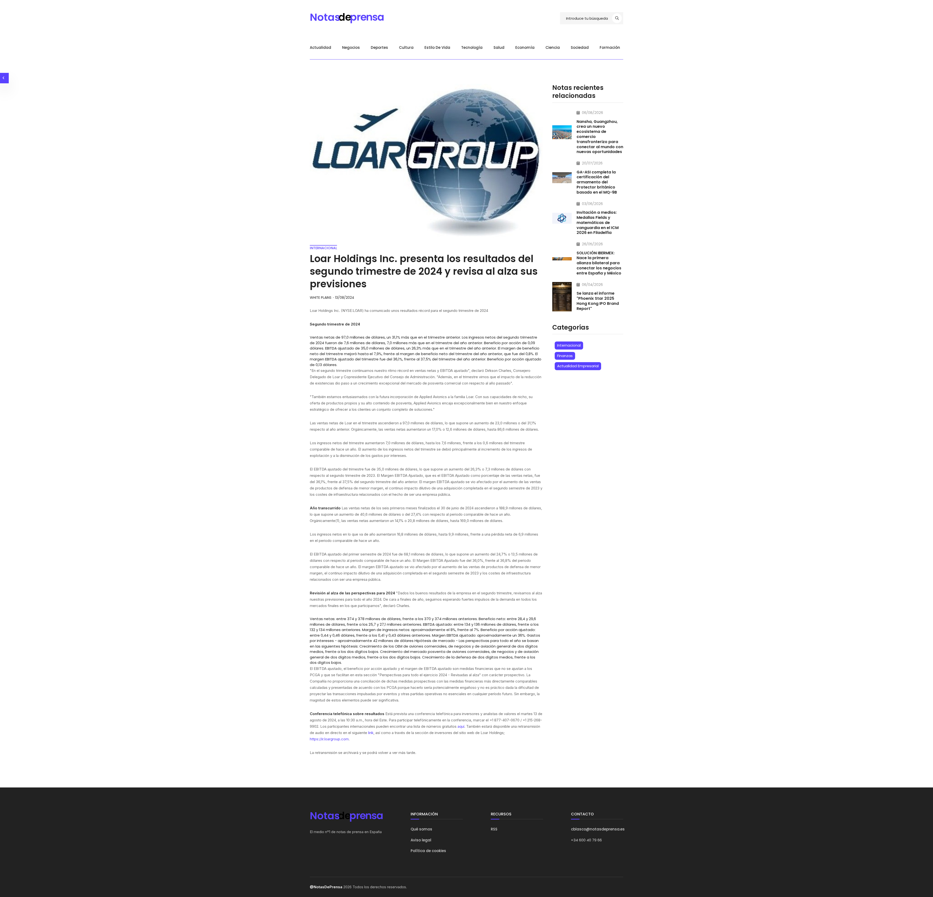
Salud (498, 47)
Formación (610, 47)
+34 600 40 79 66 (586, 840)
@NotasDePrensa (326, 887)
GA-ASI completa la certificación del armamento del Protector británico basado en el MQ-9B (597, 182)
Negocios (351, 47)
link (370, 732)
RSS (494, 829)
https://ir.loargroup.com (329, 739)
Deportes (379, 47)
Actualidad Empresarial (578, 365)
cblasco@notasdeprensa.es (598, 829)
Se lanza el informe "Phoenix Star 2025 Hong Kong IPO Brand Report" (598, 300)
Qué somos (421, 829)
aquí (461, 726)
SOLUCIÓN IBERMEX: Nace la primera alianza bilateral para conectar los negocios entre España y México (599, 263)
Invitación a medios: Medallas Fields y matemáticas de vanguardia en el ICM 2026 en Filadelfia (598, 222)
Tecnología (472, 47)
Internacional (569, 345)
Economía (525, 47)
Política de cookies (428, 850)
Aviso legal (421, 840)
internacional (323, 248)
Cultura (406, 47)
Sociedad (580, 47)
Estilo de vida (437, 47)
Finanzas (565, 355)
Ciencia (552, 47)
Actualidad (320, 47)
